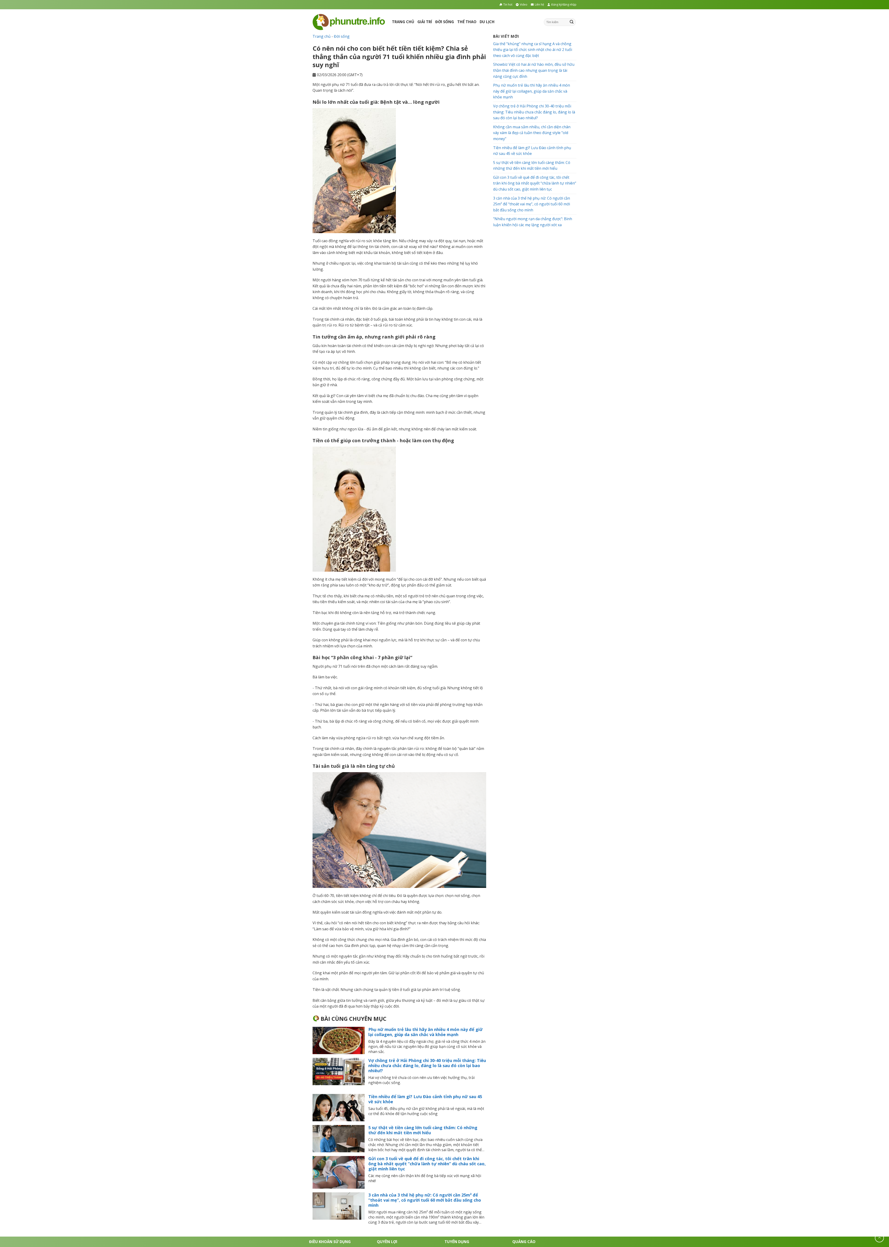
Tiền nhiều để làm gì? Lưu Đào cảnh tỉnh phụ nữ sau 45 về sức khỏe (425, 1099)
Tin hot (507, 4)
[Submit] (572, 22)
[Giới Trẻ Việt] (349, 22)
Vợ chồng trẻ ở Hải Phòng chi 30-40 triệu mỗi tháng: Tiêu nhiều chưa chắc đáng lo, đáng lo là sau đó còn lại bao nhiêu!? (427, 1065)
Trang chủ (403, 21)
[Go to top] (879, 1237)
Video (523, 4)
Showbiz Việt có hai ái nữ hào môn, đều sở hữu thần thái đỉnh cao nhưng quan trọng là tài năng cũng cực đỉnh (533, 70)
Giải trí (424, 21)
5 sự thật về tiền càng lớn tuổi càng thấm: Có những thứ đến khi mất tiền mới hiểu (422, 1130)
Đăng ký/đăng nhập (563, 4)
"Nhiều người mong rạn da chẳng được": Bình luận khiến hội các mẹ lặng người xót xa (532, 222)
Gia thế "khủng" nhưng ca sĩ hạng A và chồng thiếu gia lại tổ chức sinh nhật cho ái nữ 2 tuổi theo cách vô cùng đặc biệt (532, 49)
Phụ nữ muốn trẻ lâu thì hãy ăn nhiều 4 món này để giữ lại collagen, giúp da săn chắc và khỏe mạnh (425, 1032)
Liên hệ (539, 4)
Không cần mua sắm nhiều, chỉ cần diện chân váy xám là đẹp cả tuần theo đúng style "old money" (531, 132)
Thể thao (466, 21)
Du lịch (487, 21)
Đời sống (444, 21)
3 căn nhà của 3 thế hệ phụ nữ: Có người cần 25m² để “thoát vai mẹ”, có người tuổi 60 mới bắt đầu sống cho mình (424, 1200)
